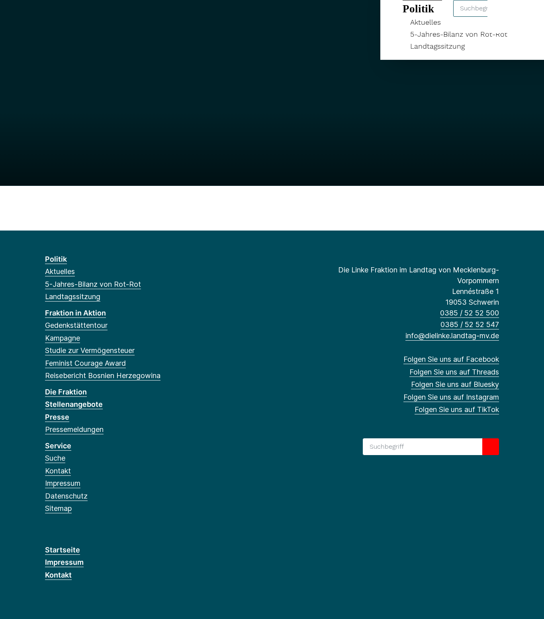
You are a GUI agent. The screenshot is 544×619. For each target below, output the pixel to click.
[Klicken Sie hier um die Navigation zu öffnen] (527, 16)
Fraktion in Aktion (75, 313)
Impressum (62, 483)
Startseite (62, 550)
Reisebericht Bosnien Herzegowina (102, 375)
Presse (57, 417)
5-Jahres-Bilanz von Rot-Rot (458, 34)
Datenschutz (66, 496)
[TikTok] (102, 16)
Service (58, 446)
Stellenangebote (74, 404)
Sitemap (58, 508)
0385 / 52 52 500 (469, 313)
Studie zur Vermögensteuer (90, 350)
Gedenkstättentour (76, 325)
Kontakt (58, 471)
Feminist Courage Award (85, 363)
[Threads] (62, 16)
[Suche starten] (490, 446)
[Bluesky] (75, 16)
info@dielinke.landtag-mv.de (452, 335)
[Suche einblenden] (504, 16)
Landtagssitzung (437, 46)
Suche (55, 458)
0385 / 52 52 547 (469, 324)
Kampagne (62, 338)
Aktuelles (60, 271)
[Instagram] (88, 16)
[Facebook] (49, 16)
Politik (56, 259)
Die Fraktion (66, 392)
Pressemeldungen (74, 429)
